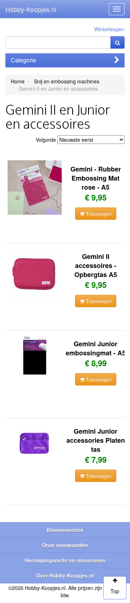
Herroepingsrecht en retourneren (65, 560)
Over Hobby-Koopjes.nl (65, 575)
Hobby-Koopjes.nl (30, 9)
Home (18, 81)
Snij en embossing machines (66, 81)
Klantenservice (65, 529)
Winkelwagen (109, 29)
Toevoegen (98, 213)
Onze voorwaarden (65, 545)
